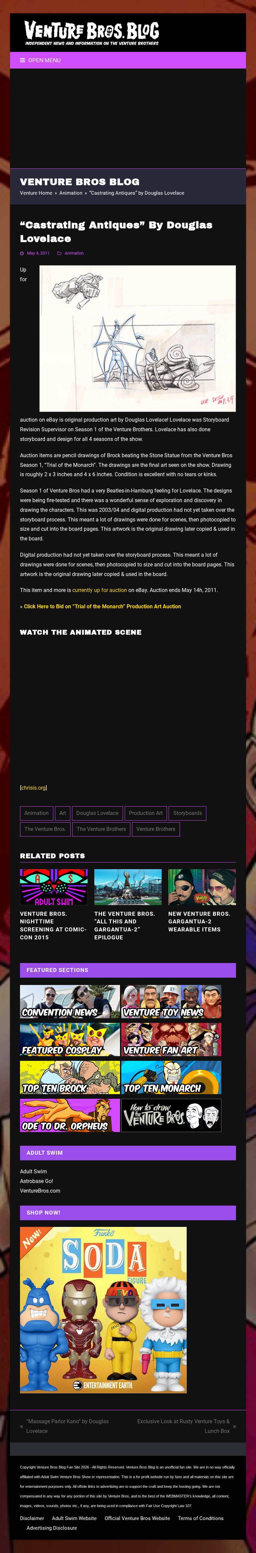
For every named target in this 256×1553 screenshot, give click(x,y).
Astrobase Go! (36, 1181)
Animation (74, 253)
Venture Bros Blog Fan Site (58, 1467)
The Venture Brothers (101, 829)
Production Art (146, 813)
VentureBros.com (40, 1191)
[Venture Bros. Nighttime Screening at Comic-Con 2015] (54, 886)
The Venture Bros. (45, 829)
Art (62, 813)
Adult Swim (33, 1171)
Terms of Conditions (201, 1518)
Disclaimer (32, 1518)
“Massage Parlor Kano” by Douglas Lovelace (64, 1427)
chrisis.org (33, 788)
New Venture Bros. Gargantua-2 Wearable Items (199, 921)
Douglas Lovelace (97, 813)
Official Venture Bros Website (137, 1518)
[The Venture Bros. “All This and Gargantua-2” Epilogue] (128, 886)
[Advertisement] (128, 118)
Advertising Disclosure (52, 1528)
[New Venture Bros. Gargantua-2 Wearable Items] (202, 886)
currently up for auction (99, 590)
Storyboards (187, 813)
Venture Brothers (155, 829)
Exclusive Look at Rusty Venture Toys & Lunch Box (177, 1427)
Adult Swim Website (74, 1518)
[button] (40, 60)
